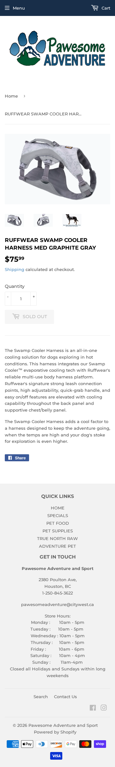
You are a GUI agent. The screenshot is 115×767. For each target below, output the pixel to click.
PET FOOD (57, 523)
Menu (19, 8)
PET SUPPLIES (57, 530)
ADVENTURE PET (57, 546)
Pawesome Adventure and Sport (63, 725)
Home (11, 96)
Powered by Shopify (55, 731)
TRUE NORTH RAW (57, 538)
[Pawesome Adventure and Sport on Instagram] (104, 708)
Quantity (15, 286)
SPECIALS (57, 515)
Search (41, 696)
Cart (105, 8)
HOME (58, 507)
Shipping (14, 269)
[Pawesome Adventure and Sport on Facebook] (92, 708)
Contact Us (65, 696)
